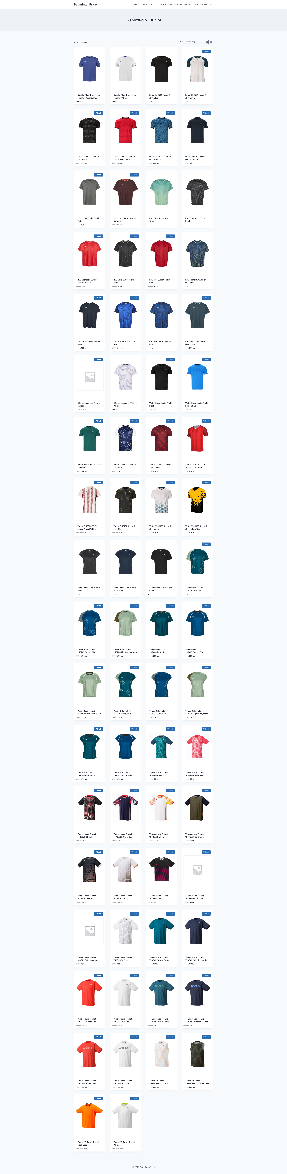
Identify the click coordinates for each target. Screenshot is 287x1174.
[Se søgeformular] (211, 4)
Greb (170, 4)
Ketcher (135, 4)
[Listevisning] (211, 42)
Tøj (157, 4)
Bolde (163, 4)
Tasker (145, 4)
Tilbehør (187, 4)
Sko (151, 4)
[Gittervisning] (207, 42)
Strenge (178, 4)
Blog (196, 4)
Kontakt (203, 4)
